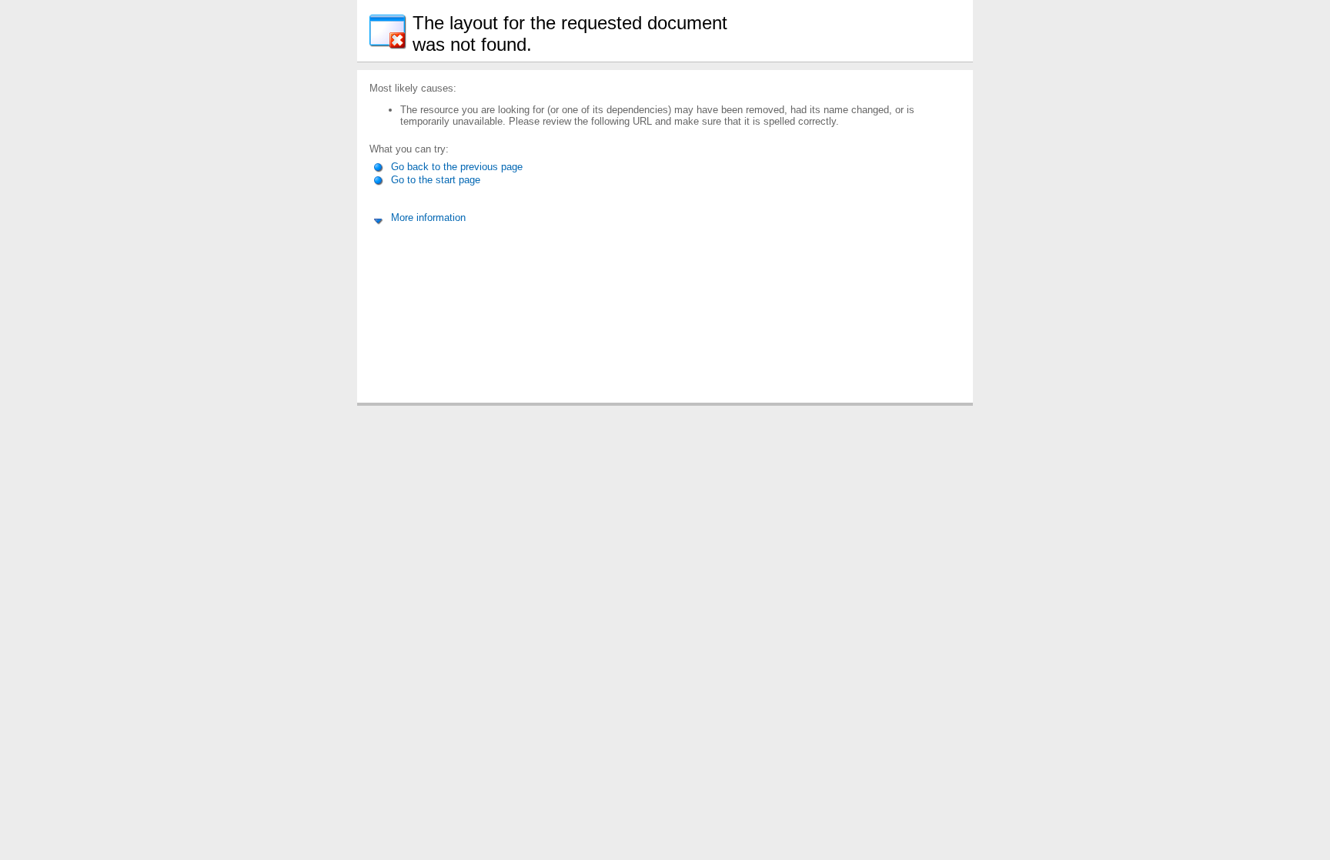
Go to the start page (434, 180)
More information (427, 217)
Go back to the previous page (455, 166)
